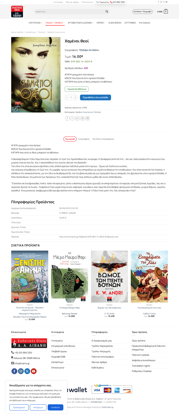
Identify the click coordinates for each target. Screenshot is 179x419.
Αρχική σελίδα (17, 32)
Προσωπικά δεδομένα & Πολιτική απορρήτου (148, 347)
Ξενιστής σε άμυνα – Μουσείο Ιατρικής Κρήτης (30, 309)
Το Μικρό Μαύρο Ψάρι (69, 307)
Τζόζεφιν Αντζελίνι (89, 50)
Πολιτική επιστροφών (103, 356)
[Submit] (106, 11)
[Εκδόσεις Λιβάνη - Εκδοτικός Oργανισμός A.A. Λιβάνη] (20, 11)
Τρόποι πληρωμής (101, 351)
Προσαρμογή (19, 407)
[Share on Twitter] (72, 118)
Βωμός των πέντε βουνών (109, 307)
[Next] (168, 288)
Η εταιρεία (58, 2)
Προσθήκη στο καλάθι (95, 97)
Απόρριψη (38, 407)
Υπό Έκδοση (144, 22)
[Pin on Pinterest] (82, 118)
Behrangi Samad (69, 313)
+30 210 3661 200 (23, 352)
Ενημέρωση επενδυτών (63, 345)
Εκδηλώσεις (98, 367)
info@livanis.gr (22, 363)
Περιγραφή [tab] (70, 139)
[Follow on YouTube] (166, 2)
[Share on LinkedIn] (87, 118)
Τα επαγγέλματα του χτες (149, 307)
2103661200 (96, 402)
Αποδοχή (55, 407)
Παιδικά (41, 32)
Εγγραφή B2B (58, 356)
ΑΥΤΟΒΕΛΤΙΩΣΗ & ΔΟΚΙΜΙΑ (80, 22)
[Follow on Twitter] (164, 2)
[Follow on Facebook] (158, 2)
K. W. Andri (109, 313)
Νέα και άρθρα (72, 2)
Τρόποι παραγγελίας (102, 345)
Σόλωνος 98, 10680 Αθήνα (26, 358)
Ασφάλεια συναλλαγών (143, 360)
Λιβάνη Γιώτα (149, 313)
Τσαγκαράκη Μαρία (37, 317)
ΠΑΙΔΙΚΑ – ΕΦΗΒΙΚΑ (54, 22)
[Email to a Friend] (77, 118)
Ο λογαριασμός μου (102, 340)
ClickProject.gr (107, 407)
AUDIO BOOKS (115, 22)
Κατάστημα (31, 32)
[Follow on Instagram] (161, 2)
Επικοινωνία (87, 2)
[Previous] (11, 288)
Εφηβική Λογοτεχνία (56, 32)
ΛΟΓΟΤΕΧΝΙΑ (35, 22)
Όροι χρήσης (139, 340)
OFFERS (100, 22)
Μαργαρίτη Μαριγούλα (29, 313)
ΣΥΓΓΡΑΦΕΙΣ (130, 22)
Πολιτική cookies (140, 354)
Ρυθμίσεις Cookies (141, 371)
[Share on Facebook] (67, 118)
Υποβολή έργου (59, 351)
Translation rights (141, 365)
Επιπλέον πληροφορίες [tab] (103, 139)
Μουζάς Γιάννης (20, 317)
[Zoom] (15, 109)
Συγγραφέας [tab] (84, 139)
